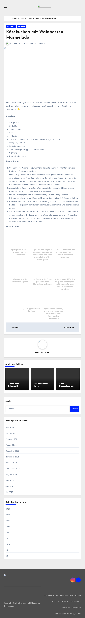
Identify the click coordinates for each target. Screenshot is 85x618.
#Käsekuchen (40, 43)
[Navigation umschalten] (5, 6)
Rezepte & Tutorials (60, 601)
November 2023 (12, 457)
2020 (8, 532)
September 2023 (13, 469)
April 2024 (10, 427)
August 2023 (11, 474)
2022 (8, 521)
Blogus (34, 603)
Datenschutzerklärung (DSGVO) (68, 614)
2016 (8, 556)
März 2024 (10, 433)
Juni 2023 (10, 486)
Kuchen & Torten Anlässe (70, 595)
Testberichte (76, 601)
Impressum (76, 608)
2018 (8, 544)
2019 (8, 538)
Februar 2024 (11, 439)
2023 (8, 515)
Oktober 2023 (11, 463)
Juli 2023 (10, 480)
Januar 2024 (11, 445)
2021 (8, 527)
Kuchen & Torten (51, 595)
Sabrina (17, 43)
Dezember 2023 (12, 451)
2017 (8, 550)
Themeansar (9, 606)
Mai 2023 (9, 492)
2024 (8, 509)
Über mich (66, 608)
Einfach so (11, 26)
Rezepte (21, 26)
